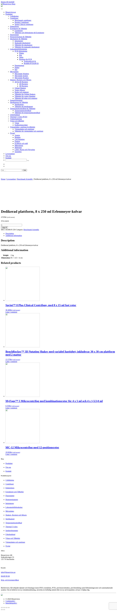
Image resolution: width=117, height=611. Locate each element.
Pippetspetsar (19, 65)
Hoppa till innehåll (7, 2)
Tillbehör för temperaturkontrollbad (27, 113)
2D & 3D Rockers (21, 82)
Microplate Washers (22, 74)
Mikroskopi (19, 145)
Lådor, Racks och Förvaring (25, 150)
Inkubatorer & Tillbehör (18, 39)
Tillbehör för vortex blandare (25, 96)
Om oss (8, 156)
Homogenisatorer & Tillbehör (20, 37)
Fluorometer (14, 35)
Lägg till (4, 227)
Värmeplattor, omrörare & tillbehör (22, 127)
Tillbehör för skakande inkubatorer (27, 47)
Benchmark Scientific (25, 179)
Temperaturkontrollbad (23, 111)
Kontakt (8, 158)
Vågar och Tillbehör (12, 538)
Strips (21, 57)
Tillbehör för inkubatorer (23, 45)
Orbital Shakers (20, 88)
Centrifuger (14, 18)
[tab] (60, 234)
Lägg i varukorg (11, 312)
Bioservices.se (10, 12)
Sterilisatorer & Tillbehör (19, 102)
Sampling (18, 152)
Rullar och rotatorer (22, 92)
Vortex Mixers (20, 90)
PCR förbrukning (21, 51)
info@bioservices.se (8, 572)
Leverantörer (10, 154)
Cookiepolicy (10, 601)
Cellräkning (14, 16)
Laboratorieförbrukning (18, 49)
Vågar (17, 123)
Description (9, 233)
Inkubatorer (19, 41)
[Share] (4, 607)
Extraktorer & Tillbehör (18, 29)
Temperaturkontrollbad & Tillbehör (22, 109)
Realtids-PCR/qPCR (31, 63)
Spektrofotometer (16, 100)
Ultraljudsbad (15, 115)
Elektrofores (14, 26)
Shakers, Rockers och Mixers (20, 80)
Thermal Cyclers (11, 527)
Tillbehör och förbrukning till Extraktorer (29, 33)
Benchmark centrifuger (23, 20)
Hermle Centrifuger (22, 22)
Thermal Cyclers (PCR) (18, 117)
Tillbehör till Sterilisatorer (24, 106)
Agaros (17, 135)
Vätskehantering (16, 119)
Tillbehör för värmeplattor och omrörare (29, 131)
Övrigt (12, 133)
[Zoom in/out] (9, 607)
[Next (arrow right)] (4, 609)
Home (3, 179)
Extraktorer (19, 31)
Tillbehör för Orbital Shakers (25, 94)
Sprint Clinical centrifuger (24, 24)
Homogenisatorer (11, 500)
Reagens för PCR (25, 59)
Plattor (21, 53)
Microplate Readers (22, 78)
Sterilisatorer (19, 104)
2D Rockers (23, 84)
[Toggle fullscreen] (6, 607)
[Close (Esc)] (2, 607)
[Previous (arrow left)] (2, 609)
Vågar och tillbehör (17, 121)
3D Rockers (23, 86)
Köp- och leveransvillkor (10, 580)
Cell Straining (20, 139)
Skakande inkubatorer (22, 43)
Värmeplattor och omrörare (24, 129)
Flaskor (17, 141)
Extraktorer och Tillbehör (14, 492)
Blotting (17, 137)
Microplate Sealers (21, 76)
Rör (20, 55)
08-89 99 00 (5, 576)
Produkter (9, 14)
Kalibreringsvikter (21, 125)
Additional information (13, 236)
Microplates (14, 72)
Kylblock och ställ (21, 143)
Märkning (18, 148)
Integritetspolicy (11, 603)
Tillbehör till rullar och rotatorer (26, 98)
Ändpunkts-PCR (30, 61)
